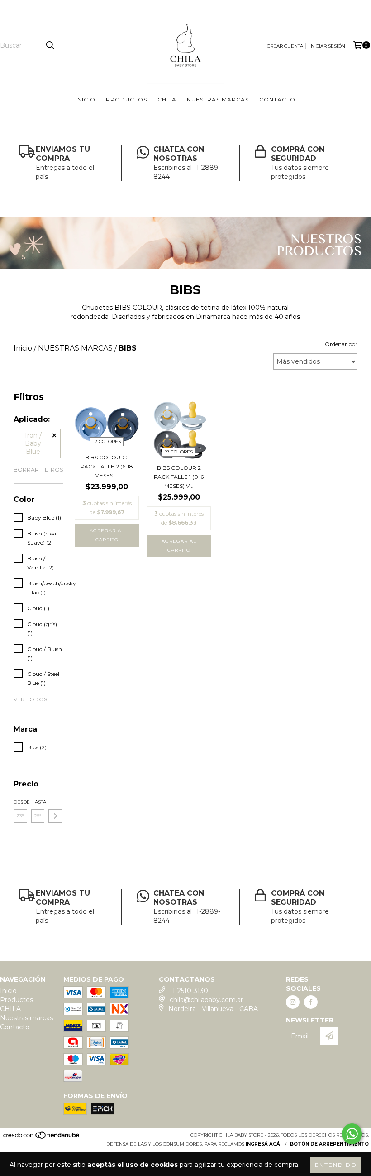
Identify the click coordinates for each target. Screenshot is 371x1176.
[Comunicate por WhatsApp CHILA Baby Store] (352, 1133)
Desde (20, 802)
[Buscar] (50, 45)
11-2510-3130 (189, 991)
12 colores (107, 441)
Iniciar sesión (327, 46)
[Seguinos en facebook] (311, 1002)
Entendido (336, 1165)
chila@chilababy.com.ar (206, 1000)
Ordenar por (341, 344)
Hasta (38, 802)
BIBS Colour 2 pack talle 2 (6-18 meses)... (107, 466)
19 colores (179, 452)
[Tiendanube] (41, 1138)
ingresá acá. (263, 1144)
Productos (126, 99)
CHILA (166, 99)
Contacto (277, 99)
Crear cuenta (285, 46)
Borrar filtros (38, 469)
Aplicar (55, 816)
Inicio (85, 99)
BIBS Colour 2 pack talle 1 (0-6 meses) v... (179, 476)
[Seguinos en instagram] (293, 1002)
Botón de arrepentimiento (329, 1144)
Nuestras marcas (218, 99)
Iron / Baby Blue (33, 443)
